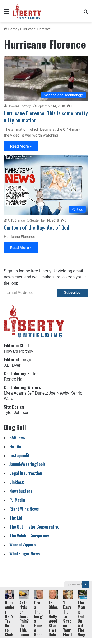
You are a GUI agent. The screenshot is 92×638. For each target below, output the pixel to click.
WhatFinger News (24, 553)
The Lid (15, 517)
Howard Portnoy (19, 106)
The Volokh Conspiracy (29, 535)
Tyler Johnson (16, 412)
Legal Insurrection (25, 473)
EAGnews (17, 437)
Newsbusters (20, 491)
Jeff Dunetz (37, 393)
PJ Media (17, 500)
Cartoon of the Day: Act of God (36, 227)
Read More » (21, 146)
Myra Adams (15, 393)
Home (12, 29)
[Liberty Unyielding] (27, 11)
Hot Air (15, 446)
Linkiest (16, 482)
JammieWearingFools (27, 464)
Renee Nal (14, 379)
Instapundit (19, 455)
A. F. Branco (16, 220)
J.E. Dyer (12, 365)
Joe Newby (59, 393)
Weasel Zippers (22, 544)
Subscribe (72, 293)
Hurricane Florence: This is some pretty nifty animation (46, 116)
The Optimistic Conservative (34, 526)
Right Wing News (24, 509)
